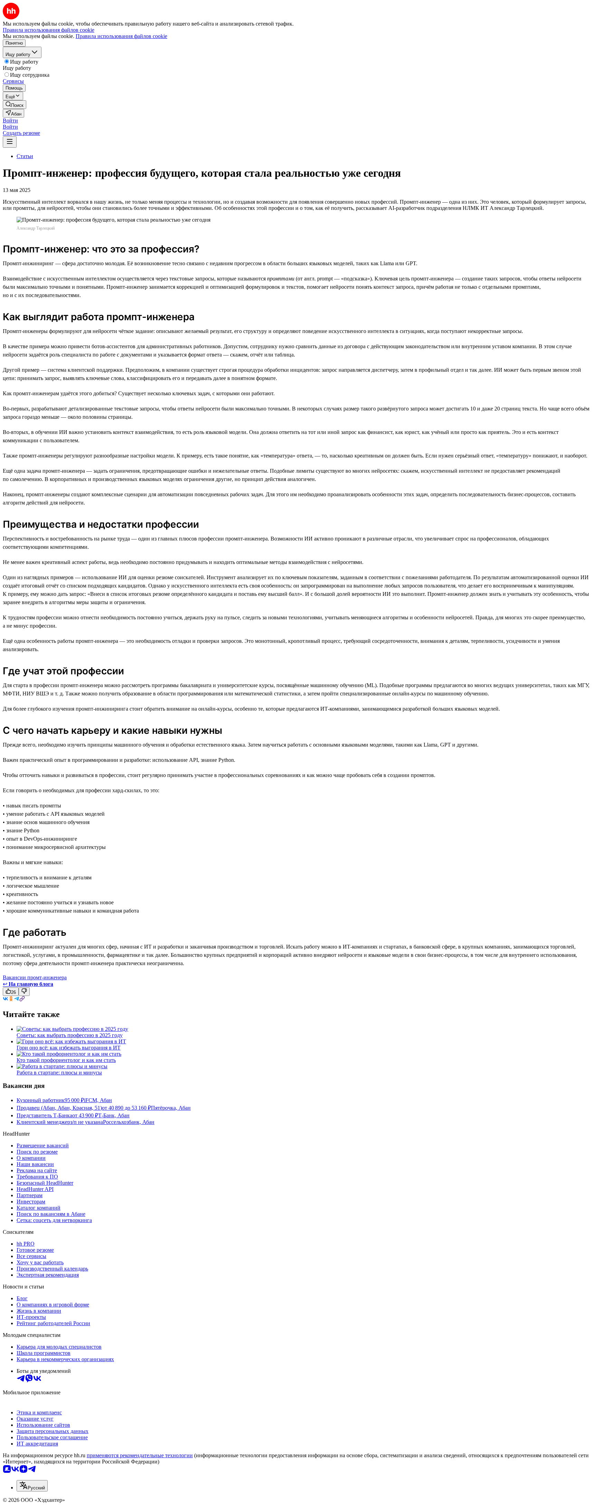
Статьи (25, 156)
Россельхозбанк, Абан (128, 1122)
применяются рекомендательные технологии (140, 1455)
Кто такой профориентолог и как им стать (66, 1060)
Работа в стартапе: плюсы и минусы (59, 1072)
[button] (10, 120)
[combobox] (32, 1485)
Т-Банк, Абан (114, 1115)
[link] (14, 104)
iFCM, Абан (98, 1100)
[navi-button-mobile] (10, 142)
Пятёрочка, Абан (171, 1108)
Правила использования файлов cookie (121, 36)
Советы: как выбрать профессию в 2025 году (70, 1035)
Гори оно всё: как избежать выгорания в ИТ (69, 1048)
